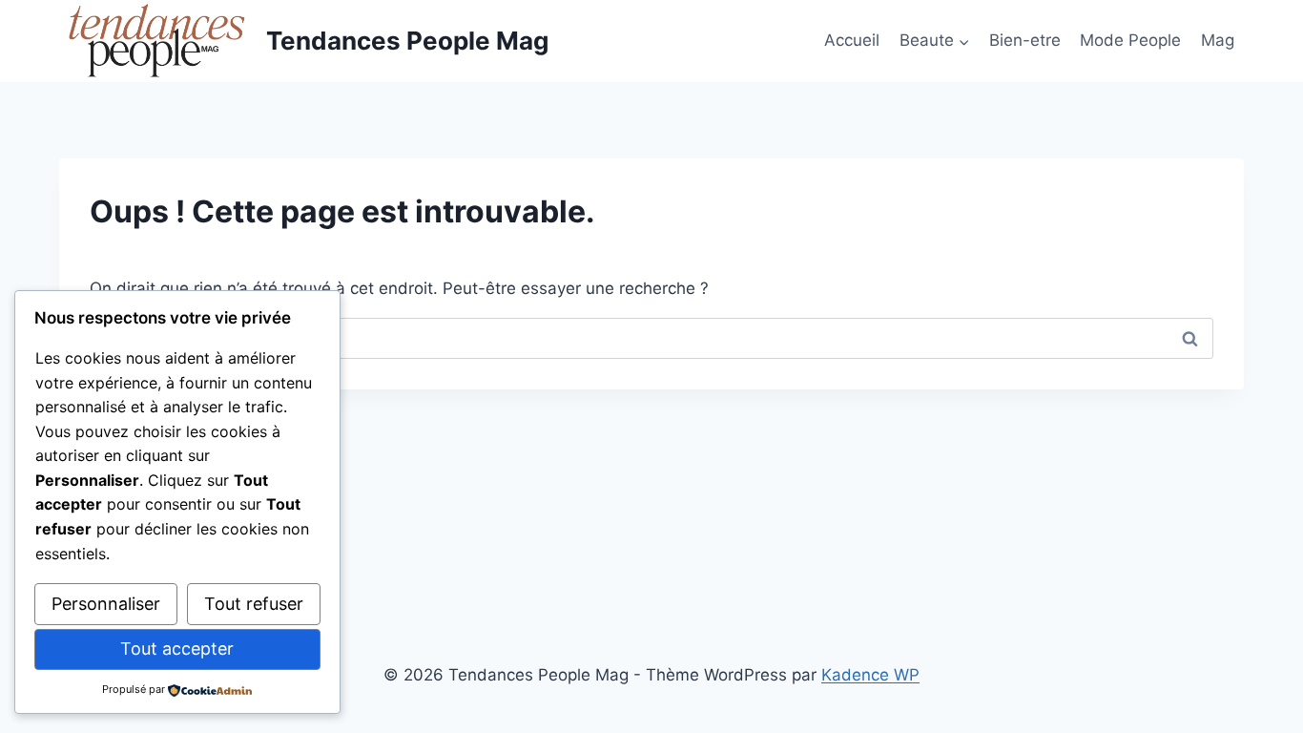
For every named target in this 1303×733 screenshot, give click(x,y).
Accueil (851, 40)
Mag (1217, 40)
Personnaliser (106, 604)
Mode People (1130, 40)
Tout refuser (253, 604)
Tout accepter (177, 649)
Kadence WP (870, 674)
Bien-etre (1025, 40)
